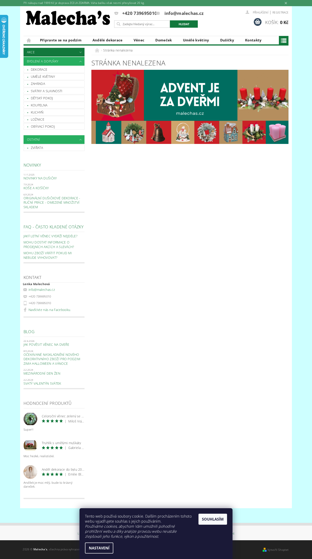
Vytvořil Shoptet (277, 550)
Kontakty (253, 40)
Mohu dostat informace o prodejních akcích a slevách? (49, 244)
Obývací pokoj (43, 126)
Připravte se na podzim (61, 40)
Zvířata (37, 148)
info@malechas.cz (42, 289)
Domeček (163, 40)
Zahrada (38, 83)
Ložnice (37, 119)
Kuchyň (37, 112)
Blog (29, 331)
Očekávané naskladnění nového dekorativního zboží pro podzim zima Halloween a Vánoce (52, 359)
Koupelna (39, 105)
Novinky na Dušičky (40, 178)
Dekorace (39, 69)
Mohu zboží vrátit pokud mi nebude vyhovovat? (48, 255)
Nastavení (99, 548)
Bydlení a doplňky (42, 61)
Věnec (139, 40)
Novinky (32, 165)
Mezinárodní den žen (42, 373)
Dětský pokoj (42, 98)
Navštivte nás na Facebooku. (50, 310)
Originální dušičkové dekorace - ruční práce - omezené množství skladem (52, 202)
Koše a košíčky (36, 188)
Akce (31, 52)
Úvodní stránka (29, 40)
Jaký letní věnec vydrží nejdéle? (50, 236)
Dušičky (227, 40)
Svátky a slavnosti (47, 91)
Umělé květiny (196, 40)
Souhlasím (213, 519)
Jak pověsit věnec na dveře (46, 344)
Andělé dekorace (108, 40)
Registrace (280, 12)
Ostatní (33, 139)
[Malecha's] (68, 19)
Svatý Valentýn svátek (42, 383)
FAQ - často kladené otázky (54, 227)
